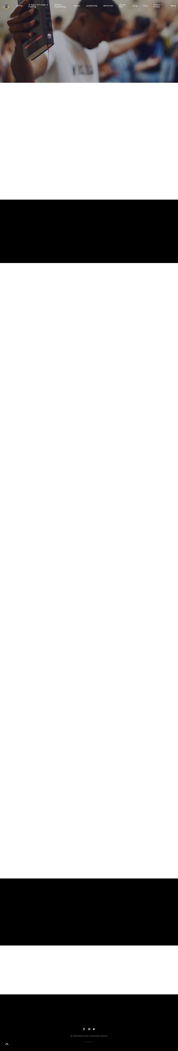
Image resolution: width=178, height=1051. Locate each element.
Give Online (141, 1021)
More (173, 6)
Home (19, 6)
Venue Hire (122, 6)
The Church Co (89, 1042)
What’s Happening (60, 6)
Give (145, 6)
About (77, 6)
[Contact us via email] (37, 1008)
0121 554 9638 (72, 1021)
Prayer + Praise (158, 6)
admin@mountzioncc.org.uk (37, 1021)
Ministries (108, 6)
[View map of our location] (106, 1008)
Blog (135, 6)
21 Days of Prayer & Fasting (38, 6)
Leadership (91, 6)
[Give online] (141, 1008)
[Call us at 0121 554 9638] (72, 1008)
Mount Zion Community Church (106, 1021)
